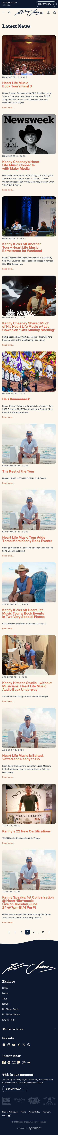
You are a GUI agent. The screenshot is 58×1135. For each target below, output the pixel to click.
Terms (23, 1112)
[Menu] (3, 12)
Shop (5, 988)
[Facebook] (4, 1044)
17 (43, 932)
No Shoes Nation (11, 1014)
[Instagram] (9, 1044)
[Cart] (55, 12)
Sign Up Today (13, 1089)
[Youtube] (13, 1044)
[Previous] (9, 932)
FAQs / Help (8, 1019)
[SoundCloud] (28, 1062)
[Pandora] (19, 1062)
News (5, 1004)
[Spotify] (9, 1062)
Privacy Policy (34, 1112)
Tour (4, 998)
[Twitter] (23, 1044)
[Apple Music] (4, 1062)
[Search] (9, 12)
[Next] (49, 932)
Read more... (8, 107)
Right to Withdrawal (10, 1112)
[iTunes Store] (23, 1062)
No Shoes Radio (10, 1009)
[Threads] (28, 1044)
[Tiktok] (19, 1044)
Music (5, 993)
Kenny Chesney (24, 1122)
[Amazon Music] (13, 1062)
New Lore (47, 1112)
